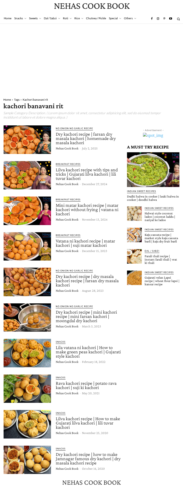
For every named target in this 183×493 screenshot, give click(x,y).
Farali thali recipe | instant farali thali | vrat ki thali (161, 259)
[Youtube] (171, 19)
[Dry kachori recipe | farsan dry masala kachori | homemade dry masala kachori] (27, 139)
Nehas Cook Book (67, 148)
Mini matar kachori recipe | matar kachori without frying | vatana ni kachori (87, 209)
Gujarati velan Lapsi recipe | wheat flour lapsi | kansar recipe (162, 281)
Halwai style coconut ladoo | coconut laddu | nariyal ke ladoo (160, 216)
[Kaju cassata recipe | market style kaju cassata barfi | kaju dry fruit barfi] (134, 235)
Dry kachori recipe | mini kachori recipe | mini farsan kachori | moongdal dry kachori (86, 316)
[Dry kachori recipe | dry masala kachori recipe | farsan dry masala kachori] (27, 282)
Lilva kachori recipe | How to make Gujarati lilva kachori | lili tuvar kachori (88, 423)
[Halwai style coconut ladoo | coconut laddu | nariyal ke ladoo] (134, 213)
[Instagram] (158, 19)
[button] (178, 19)
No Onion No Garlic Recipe (74, 128)
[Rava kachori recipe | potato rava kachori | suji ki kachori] (27, 389)
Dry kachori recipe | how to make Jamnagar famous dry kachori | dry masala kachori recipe (88, 458)
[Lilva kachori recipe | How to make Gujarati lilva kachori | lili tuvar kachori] (27, 424)
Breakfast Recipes (68, 164)
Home (7, 99)
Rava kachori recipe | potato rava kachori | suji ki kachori (86, 385)
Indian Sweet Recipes (141, 191)
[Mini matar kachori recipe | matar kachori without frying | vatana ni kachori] (27, 211)
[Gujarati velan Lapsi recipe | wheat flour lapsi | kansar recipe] (134, 278)
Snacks (61, 341)
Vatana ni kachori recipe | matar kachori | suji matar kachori (85, 243)
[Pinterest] (164, 19)
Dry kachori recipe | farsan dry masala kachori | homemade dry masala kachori (86, 138)
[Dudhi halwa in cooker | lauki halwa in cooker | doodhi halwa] (153, 169)
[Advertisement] (91, 59)
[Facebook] (151, 19)
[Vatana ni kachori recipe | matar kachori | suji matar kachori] (27, 246)
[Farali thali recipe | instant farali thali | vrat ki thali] (134, 256)
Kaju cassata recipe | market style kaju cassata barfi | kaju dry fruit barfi (161, 238)
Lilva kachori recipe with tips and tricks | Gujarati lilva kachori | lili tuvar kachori (87, 174)
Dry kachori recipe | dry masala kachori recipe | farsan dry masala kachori (87, 280)
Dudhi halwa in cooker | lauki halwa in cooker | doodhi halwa (153, 198)
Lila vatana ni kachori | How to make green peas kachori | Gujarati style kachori (88, 352)
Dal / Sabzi (152, 251)
